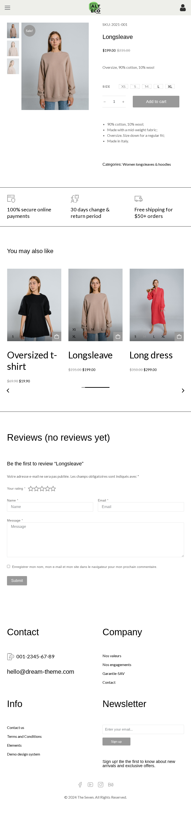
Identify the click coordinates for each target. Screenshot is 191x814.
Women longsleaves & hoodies (147, 164)
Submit (17, 581)
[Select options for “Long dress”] (179, 336)
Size (106, 86)
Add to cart (156, 101)
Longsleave (90, 355)
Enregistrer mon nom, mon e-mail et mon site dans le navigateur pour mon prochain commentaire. (84, 567)
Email (103, 500)
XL (170, 86)
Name (12, 500)
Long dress (151, 355)
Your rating (16, 488)
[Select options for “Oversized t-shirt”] (56, 336)
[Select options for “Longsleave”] (118, 336)
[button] (83, 389)
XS (123, 86)
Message (15, 520)
